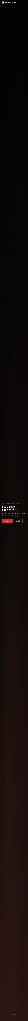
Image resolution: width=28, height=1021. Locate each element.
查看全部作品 (7, 521)
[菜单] (25, 2)
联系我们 (18, 521)
